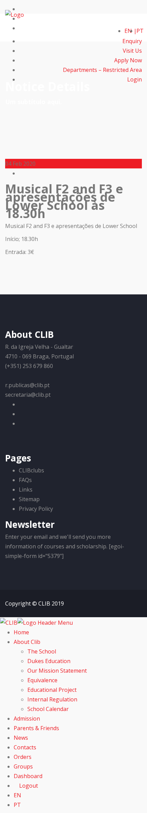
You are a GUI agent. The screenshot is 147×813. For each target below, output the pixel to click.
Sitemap (29, 499)
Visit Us (132, 50)
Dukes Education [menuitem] (48, 661)
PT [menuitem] (17, 805)
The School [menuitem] (41, 651)
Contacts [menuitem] (25, 747)
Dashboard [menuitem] (28, 776)
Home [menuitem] (21, 632)
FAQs (25, 480)
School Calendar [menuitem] (48, 709)
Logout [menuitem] (28, 785)
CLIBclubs (31, 470)
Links (25, 489)
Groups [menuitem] (23, 766)
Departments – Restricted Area (102, 70)
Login (134, 79)
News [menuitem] (21, 737)
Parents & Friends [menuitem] (36, 728)
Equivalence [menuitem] (42, 680)
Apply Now (128, 60)
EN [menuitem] (17, 795)
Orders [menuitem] (22, 757)
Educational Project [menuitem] (52, 690)
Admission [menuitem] (27, 718)
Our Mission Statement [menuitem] (57, 670)
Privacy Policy (36, 508)
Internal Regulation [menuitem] (52, 699)
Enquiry (132, 41)
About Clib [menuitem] (27, 642)
